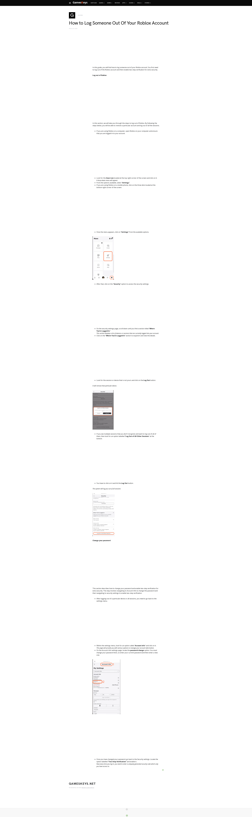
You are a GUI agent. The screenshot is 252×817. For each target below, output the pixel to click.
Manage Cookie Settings (88, 787)
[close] (127, 809)
